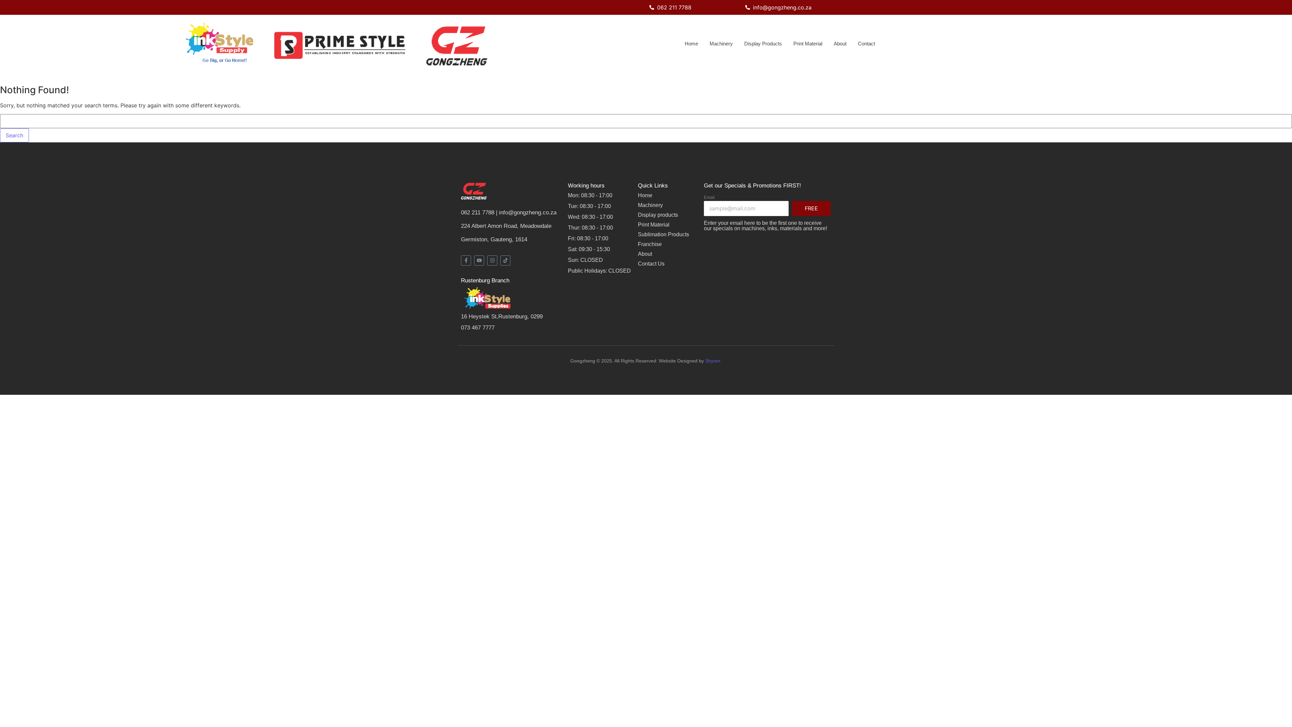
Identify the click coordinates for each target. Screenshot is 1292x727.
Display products (658, 215)
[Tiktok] (505, 260)
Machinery (721, 43)
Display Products (763, 43)
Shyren (713, 361)
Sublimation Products (663, 234)
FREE (811, 208)
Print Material (807, 43)
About (840, 43)
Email (709, 197)
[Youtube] (479, 260)
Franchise (650, 244)
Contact (866, 43)
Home (691, 43)
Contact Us (651, 264)
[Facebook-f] (466, 260)
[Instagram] (492, 260)
